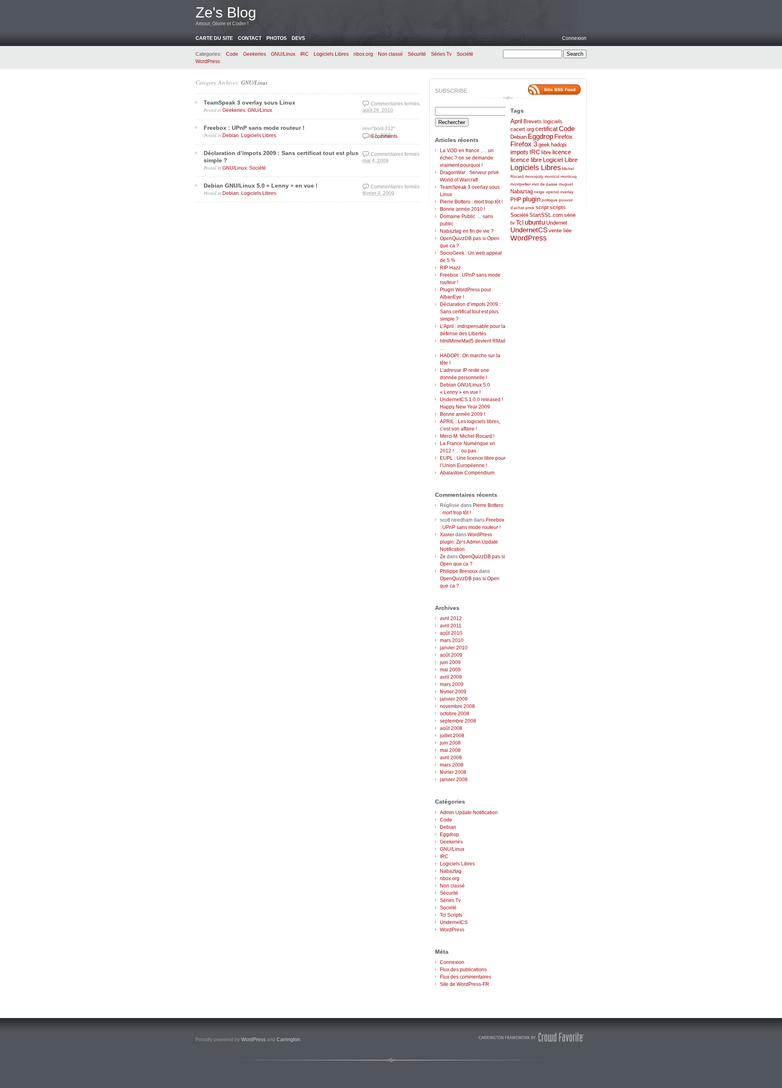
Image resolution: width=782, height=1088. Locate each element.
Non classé (390, 54)
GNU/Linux (283, 54)
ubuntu (535, 222)
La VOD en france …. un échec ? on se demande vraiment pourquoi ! (467, 158)
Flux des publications (463, 969)
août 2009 (451, 655)
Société (465, 54)
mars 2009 (451, 684)
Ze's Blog (226, 12)
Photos (276, 38)
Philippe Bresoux (459, 571)
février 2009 (453, 692)
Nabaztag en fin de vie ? (467, 231)
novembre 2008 (457, 706)
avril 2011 (450, 626)
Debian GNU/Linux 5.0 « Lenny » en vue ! (261, 185)
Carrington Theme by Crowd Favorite (531, 1037)
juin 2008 (450, 743)
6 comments (384, 136)
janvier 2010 (454, 648)
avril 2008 (451, 757)
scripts (558, 207)
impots (519, 152)
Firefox (563, 136)
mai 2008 (450, 750)
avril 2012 (451, 618)
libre (546, 152)
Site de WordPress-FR (464, 984)
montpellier (520, 184)
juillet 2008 (452, 735)
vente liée (560, 230)
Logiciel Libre (560, 159)
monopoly (534, 176)
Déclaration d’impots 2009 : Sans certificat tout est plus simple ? (470, 311)
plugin (531, 199)
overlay (566, 192)
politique (550, 200)
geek (544, 145)
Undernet (556, 223)
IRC (304, 54)
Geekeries (254, 54)
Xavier (447, 534)
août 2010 (451, 633)
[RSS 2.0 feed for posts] (554, 89)
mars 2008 (451, 765)
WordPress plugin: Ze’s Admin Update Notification (469, 542)
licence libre (526, 159)
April (516, 121)
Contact (249, 38)
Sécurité (417, 54)
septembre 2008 (458, 721)
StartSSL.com (546, 215)
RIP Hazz (450, 268)
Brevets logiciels (542, 121)
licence (561, 152)
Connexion (574, 38)
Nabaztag (450, 871)
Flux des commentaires (465, 977)
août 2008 (451, 728)
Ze (443, 556)
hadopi (559, 145)
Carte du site (214, 38)
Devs (298, 38)
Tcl (519, 222)
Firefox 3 (523, 144)
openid (552, 192)
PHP (515, 200)
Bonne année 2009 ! (462, 414)
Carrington (288, 1039)
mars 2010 (451, 640)
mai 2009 (450, 670)
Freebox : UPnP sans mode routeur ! (254, 128)
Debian (230, 135)
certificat (546, 128)
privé (529, 207)
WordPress (208, 61)
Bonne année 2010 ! (462, 209)
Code (232, 54)
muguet (566, 184)
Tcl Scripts (451, 915)
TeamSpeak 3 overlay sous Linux (249, 102)
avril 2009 (451, 677)
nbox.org (363, 54)
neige (539, 192)
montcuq (568, 176)
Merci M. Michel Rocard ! (467, 436)
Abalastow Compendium (467, 473)
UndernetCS (454, 922)
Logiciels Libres (331, 54)
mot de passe (545, 184)
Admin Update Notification (469, 812)
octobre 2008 (454, 714)
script (542, 207)
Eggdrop (449, 834)
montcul (552, 176)
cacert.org (522, 129)
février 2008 (453, 772)
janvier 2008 (454, 779)
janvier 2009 (454, 699)
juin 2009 (450, 662)
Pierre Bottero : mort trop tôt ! (471, 202)
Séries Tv (441, 54)
